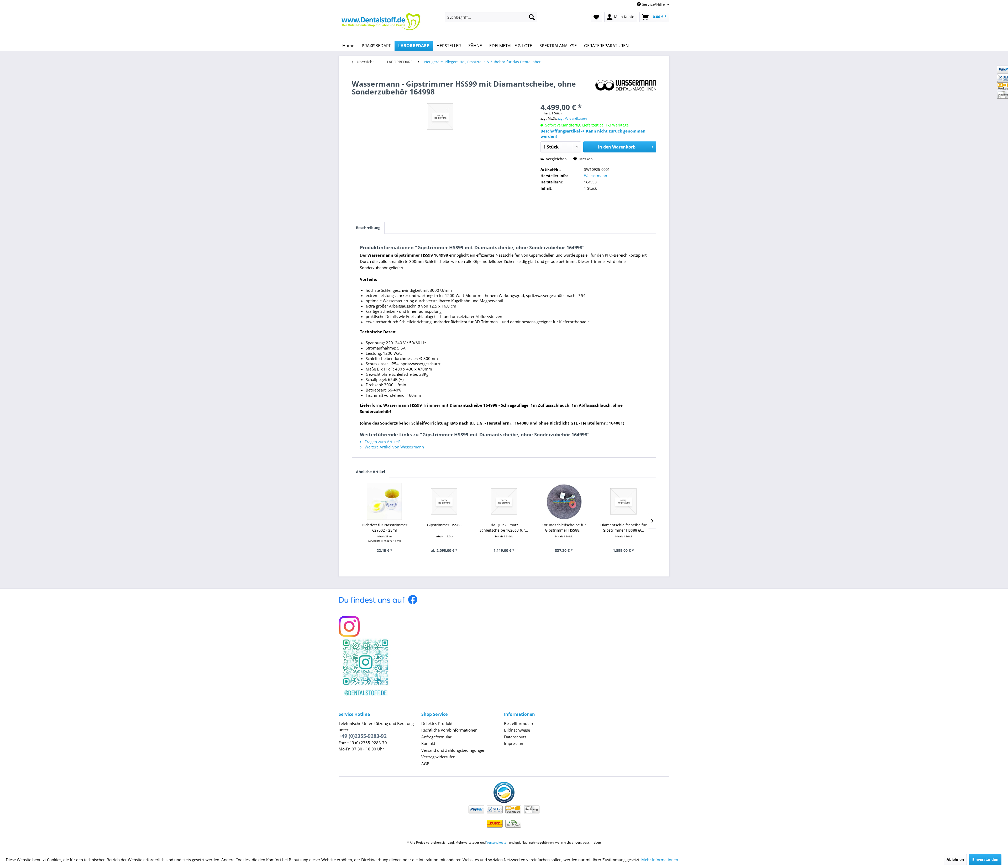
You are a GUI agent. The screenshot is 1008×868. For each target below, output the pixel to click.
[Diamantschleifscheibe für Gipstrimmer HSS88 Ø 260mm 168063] (623, 501)
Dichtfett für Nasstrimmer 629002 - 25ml (384, 527)
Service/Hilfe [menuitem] (653, 4)
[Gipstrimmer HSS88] (444, 501)
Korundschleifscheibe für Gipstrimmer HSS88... (564, 527)
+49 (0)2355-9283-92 (363, 736)
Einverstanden (985, 859)
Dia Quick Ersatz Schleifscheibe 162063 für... (504, 527)
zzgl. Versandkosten (572, 118)
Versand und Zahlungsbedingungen (453, 750)
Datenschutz (515, 736)
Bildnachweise (517, 730)
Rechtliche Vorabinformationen (449, 730)
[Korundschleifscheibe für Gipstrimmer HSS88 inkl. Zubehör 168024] (564, 501)
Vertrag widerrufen (438, 756)
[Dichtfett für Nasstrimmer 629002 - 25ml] (384, 501)
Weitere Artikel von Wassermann (394, 446)
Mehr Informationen (659, 859)
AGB (425, 763)
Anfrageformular (436, 736)
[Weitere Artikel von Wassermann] (625, 89)
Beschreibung (368, 227)
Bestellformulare (519, 723)
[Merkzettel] (596, 17)
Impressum (514, 743)
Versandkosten (497, 842)
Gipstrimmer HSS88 (444, 524)
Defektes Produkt (437, 723)
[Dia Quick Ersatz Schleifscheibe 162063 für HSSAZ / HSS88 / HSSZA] (504, 501)
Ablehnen (955, 859)
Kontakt (428, 743)
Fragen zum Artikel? (382, 441)
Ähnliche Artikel (370, 471)
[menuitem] (491, 17)
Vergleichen (556, 158)
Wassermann (595, 175)
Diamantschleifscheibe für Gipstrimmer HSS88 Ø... (623, 527)
